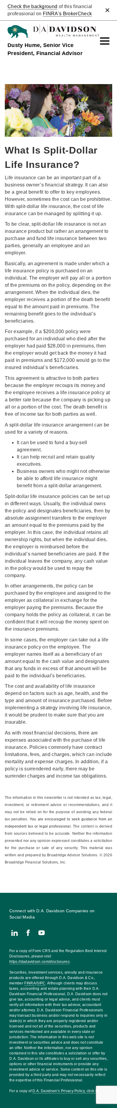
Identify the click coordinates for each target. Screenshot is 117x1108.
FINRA (30, 983)
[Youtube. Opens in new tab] (41, 933)
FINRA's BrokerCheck (67, 13)
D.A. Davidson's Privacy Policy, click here (67, 1091)
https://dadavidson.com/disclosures (39, 962)
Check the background (32, 6)
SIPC (41, 983)
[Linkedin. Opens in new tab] (14, 933)
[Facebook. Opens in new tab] (28, 933)
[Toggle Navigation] (105, 41)
